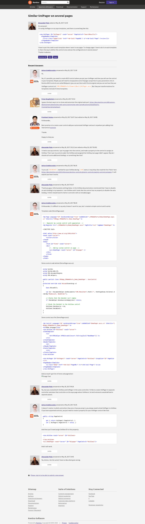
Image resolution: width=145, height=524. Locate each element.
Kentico (39, 523)
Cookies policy (73, 523)
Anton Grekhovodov (49, 70)
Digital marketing (64, 496)
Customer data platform (66, 501)
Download (59, 7)
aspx (55, 57)
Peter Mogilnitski (48, 99)
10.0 (50, 57)
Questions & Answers (46, 7)
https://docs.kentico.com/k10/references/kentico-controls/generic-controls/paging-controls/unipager (77, 172)
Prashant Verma (47, 117)
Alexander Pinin (43, 23)
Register (102, 2)
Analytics (61, 506)
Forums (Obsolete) (34, 510)
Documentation (72, 7)
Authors (31, 496)
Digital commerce (64, 498)
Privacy (64, 523)
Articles (32, 7)
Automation (62, 503)
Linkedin (91, 501)
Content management (66, 494)
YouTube (91, 496)
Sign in (111, 2)
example (53, 128)
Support (84, 7)
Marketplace (94, 7)
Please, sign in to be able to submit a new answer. (47, 475)
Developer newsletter (96, 505)
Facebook (92, 494)
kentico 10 (42, 57)
